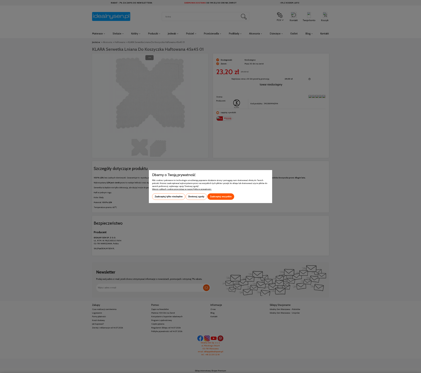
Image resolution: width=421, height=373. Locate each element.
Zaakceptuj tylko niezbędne (169, 196)
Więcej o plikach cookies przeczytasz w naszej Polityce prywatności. (182, 189)
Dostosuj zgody (196, 196)
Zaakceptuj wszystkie (221, 196)
